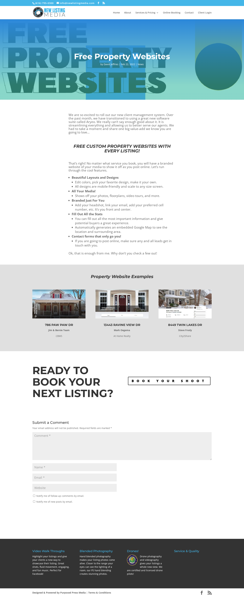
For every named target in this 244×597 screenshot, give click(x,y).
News (141, 64)
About (127, 12)
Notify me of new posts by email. (54, 501)
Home (116, 12)
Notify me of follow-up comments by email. (60, 495)
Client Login (205, 12)
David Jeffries (111, 64)
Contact (189, 12)
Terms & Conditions (99, 592)
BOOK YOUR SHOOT (169, 381)
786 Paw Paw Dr (59, 325)
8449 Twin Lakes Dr (185, 325)
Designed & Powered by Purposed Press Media (59, 592)
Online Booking (171, 12)
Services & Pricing (145, 12)
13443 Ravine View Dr (122, 325)
